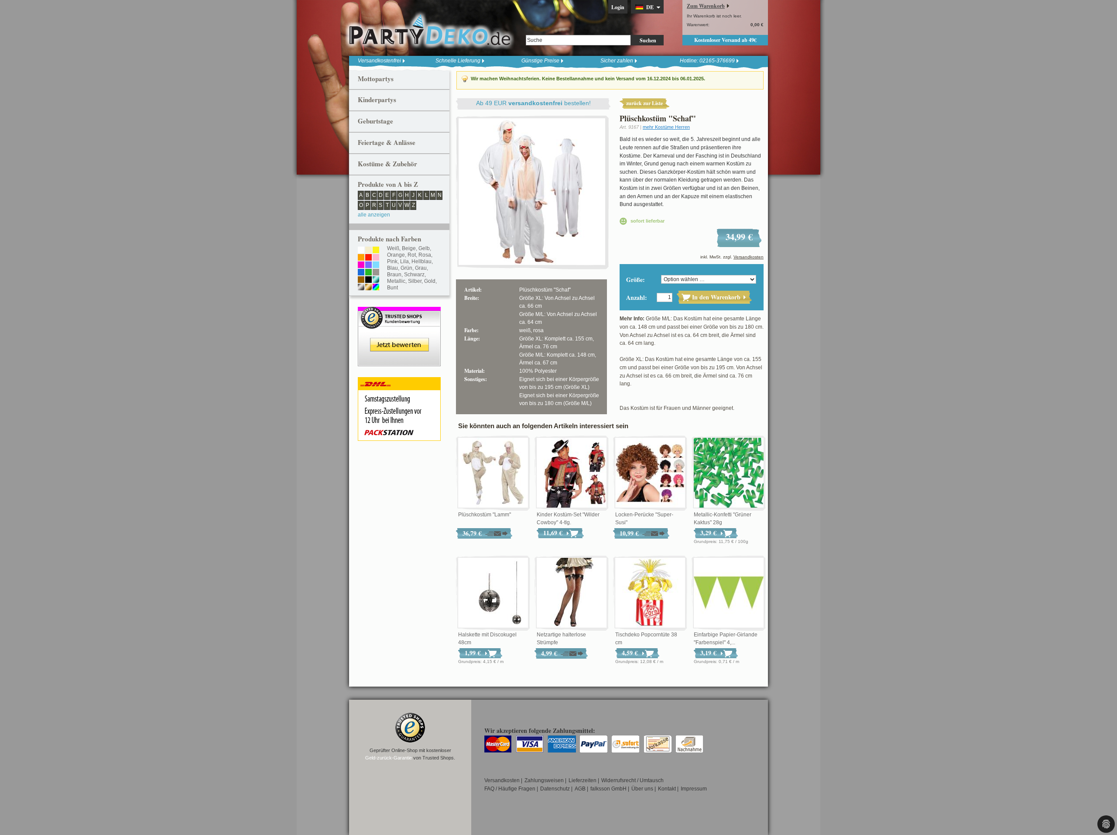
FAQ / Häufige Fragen (509, 789)
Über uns (642, 789)
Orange (396, 255)
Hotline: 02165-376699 (707, 61)
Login (617, 7)
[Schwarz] (368, 280)
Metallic (396, 281)
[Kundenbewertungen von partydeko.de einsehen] (399, 311)
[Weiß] (361, 250)
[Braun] (361, 280)
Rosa (424, 255)
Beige (409, 248)
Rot (412, 255)
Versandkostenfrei (379, 61)
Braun (394, 274)
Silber (414, 281)
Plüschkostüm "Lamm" (484, 515)
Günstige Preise (540, 61)
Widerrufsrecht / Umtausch (632, 780)
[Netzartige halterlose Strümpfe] (572, 593)
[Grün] (368, 273)
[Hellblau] (376, 265)
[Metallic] (376, 280)
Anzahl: (636, 297)
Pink (392, 261)
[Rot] (368, 258)
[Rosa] (376, 258)
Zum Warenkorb (706, 6)
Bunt (392, 288)
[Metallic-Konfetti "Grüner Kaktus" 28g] (729, 473)
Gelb (424, 248)
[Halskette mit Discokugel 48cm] (493, 593)
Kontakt (667, 789)
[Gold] (368, 288)
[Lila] (368, 265)
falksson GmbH (608, 789)
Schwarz (414, 274)
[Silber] (361, 288)
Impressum (694, 789)
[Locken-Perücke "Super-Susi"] (650, 473)
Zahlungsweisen (544, 780)
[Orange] (361, 258)
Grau (421, 268)
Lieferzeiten (582, 780)
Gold (429, 281)
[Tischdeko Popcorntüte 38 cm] (650, 593)
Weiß (393, 248)
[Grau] (376, 273)
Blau (392, 268)
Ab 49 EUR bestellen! (533, 103)
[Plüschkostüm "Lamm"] (493, 473)
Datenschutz (555, 789)
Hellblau (421, 261)
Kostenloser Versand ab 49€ (725, 40)
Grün (406, 268)
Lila (404, 261)
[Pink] (361, 265)
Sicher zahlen (616, 61)
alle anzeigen (374, 215)
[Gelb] (376, 250)
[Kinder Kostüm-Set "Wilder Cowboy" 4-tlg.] (572, 473)
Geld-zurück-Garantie (388, 757)
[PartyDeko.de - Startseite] (429, 30)
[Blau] (361, 273)
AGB (580, 789)
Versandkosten (748, 256)
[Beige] (368, 250)
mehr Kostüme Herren (666, 127)
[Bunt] (376, 288)
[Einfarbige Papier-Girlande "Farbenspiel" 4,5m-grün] (729, 593)
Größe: (635, 279)
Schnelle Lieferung (457, 61)
